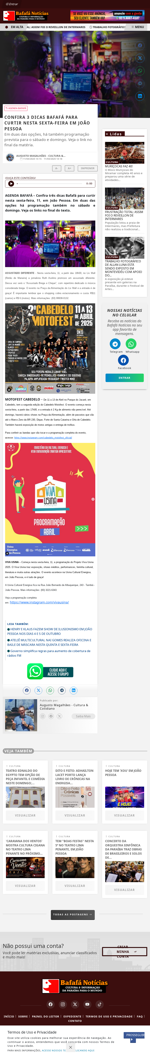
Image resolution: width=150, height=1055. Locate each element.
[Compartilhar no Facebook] (140, 45)
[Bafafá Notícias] (26, 16)
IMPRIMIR (88, 168)
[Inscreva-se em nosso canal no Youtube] (87, 1004)
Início (9, 1016)
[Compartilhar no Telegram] (140, 83)
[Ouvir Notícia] (11, 184)
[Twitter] (59, 716)
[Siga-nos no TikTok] (99, 1004)
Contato (75, 1021)
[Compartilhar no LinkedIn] (140, 96)
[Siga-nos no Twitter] (75, 1004)
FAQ (140, 1016)
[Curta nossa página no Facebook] (50, 1004)
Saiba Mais (83, 716)
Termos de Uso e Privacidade (109, 1016)
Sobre (23, 1016)
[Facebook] (51, 716)
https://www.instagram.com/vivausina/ (39, 602)
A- (56, 168)
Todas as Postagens (71, 914)
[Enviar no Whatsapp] (140, 71)
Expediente (72, 1016)
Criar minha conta (123, 951)
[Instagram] (42, 716)
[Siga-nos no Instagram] (63, 1004)
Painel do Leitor (45, 1016)
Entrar (13, 4)
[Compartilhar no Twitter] (140, 58)
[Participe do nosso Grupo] (50, 672)
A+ (69, 168)
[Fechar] (70, 1047)
